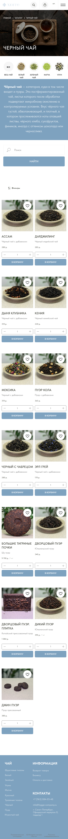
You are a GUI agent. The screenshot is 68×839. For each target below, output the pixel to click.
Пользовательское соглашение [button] (17, 835)
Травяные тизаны (13, 800)
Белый (8, 775)
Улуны (8, 785)
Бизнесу (37, 775)
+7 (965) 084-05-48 (43, 799)
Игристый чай (12, 814)
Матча (8, 790)
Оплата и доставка (42, 780)
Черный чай (31, 18)
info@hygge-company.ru (45, 804)
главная (7, 18)
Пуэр (7, 810)
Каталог (18, 18)
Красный (9, 795)
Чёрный (9, 804)
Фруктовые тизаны (14, 770)
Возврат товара (41, 770)
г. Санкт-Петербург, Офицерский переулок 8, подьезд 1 (45, 812)
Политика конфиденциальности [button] (51, 835)
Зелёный (9, 780)
